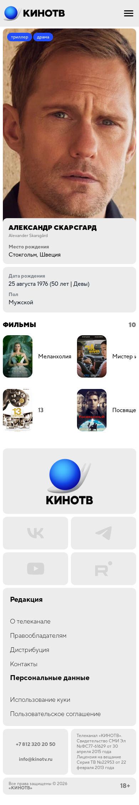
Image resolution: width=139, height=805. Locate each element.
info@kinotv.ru (35, 759)
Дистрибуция (29, 650)
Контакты (23, 664)
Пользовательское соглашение (55, 714)
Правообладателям (38, 635)
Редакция (26, 599)
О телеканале (30, 621)
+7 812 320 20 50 (36, 744)
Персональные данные (49, 678)
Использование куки (40, 699)
